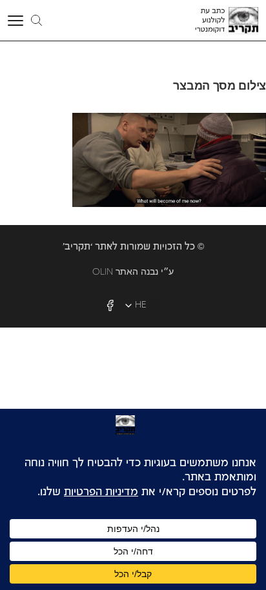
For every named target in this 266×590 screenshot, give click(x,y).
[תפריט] (16, 20)
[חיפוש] (36, 20)
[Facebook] (110, 305)
